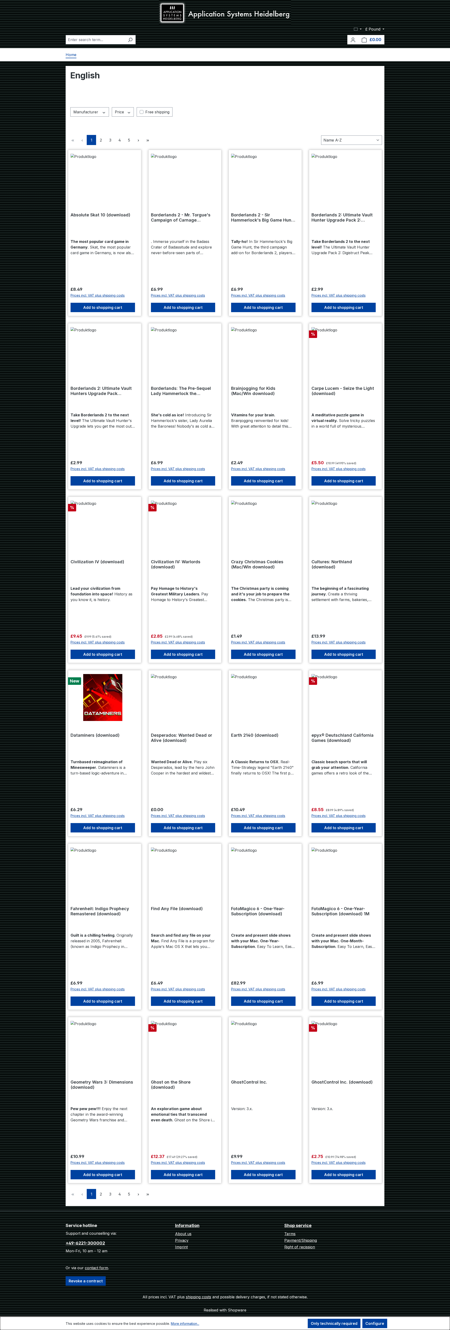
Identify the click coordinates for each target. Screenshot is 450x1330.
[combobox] (95, 39)
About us (183, 1233)
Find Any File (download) (177, 908)
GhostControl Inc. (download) (342, 1082)
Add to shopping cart (102, 307)
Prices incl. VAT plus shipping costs (98, 295)
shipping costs (198, 1297)
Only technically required (334, 1323)
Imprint (181, 1247)
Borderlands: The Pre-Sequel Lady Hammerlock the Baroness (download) (181, 391)
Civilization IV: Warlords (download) (175, 564)
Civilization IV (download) (97, 561)
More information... (185, 1324)
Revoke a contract (86, 1281)
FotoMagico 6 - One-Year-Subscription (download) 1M (340, 911)
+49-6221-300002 (85, 1243)
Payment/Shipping (300, 1240)
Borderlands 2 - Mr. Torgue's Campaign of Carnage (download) (180, 217)
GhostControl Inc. (249, 1082)
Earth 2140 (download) (254, 735)
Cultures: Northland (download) (331, 564)
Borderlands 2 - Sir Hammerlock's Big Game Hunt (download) (262, 217)
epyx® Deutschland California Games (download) (342, 738)
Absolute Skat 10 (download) (100, 214)
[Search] (130, 39)
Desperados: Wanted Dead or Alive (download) (181, 738)
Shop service (297, 1225)
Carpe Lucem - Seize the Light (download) (342, 391)
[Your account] (353, 39)
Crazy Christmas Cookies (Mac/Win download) (257, 564)
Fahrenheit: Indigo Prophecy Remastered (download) (100, 911)
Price (120, 112)
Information (187, 1225)
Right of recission (299, 1247)
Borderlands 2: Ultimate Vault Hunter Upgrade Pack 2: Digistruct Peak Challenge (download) (342, 217)
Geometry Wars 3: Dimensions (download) (102, 1085)
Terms (290, 1233)
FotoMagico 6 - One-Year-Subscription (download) (258, 911)
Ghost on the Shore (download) (171, 1085)
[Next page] (138, 140)
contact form (96, 1267)
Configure (374, 1323)
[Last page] (147, 140)
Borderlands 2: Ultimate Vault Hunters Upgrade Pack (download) (101, 391)
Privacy (181, 1240)
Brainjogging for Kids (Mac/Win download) (253, 391)
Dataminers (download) (95, 735)
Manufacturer (86, 112)
